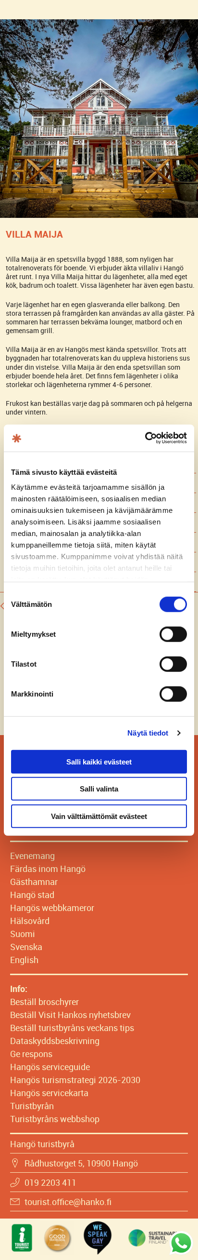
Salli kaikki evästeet (99, 761)
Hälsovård (30, 920)
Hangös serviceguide (50, 1066)
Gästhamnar (34, 881)
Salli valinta (99, 789)
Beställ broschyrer (44, 1001)
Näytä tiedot (147, 733)
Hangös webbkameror (52, 907)
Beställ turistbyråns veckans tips (72, 1027)
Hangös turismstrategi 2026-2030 (75, 1080)
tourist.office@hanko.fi (68, 1201)
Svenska (26, 946)
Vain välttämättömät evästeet (99, 816)
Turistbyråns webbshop (54, 1119)
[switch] (173, 634)
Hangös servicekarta (49, 1093)
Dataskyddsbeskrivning (54, 1040)
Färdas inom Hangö (48, 868)
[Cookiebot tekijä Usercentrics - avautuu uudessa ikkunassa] (145, 438)
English (24, 959)
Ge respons (31, 1053)
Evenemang (32, 855)
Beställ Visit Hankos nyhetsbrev (70, 1014)
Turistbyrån (32, 1106)
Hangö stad (32, 894)
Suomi (22, 933)
